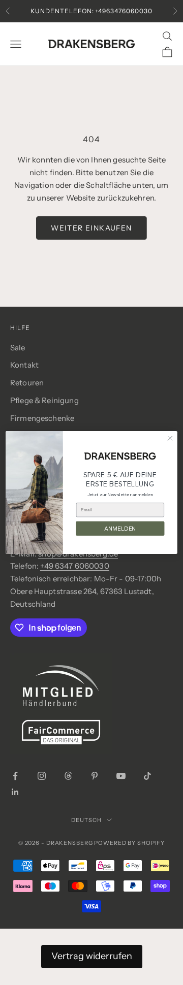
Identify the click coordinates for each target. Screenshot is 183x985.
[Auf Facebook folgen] (15, 776)
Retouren (27, 382)
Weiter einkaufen (91, 228)
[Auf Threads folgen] (68, 776)
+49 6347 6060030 (74, 566)
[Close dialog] (170, 439)
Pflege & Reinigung (44, 400)
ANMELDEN (120, 528)
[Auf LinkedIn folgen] (15, 792)
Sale (17, 347)
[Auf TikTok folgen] (147, 776)
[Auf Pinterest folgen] (94, 776)
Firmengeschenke (42, 418)
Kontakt (24, 365)
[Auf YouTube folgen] (121, 776)
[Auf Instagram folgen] (42, 776)
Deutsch (86, 820)
